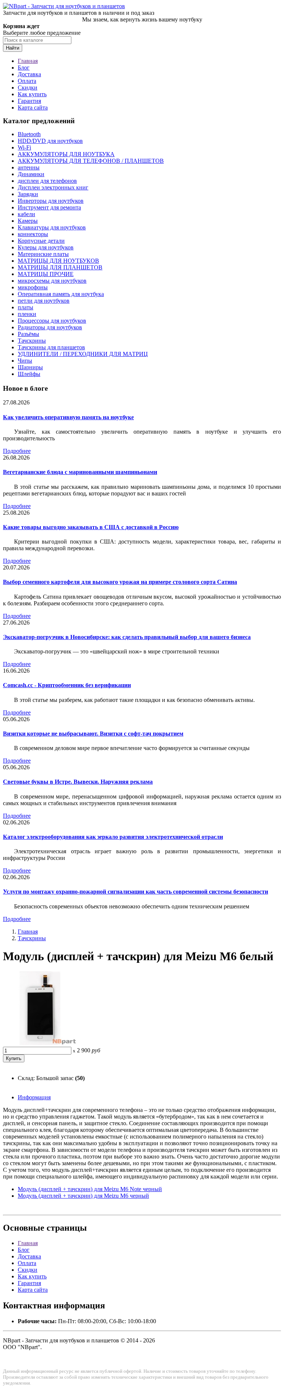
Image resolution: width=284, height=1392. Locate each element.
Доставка (29, 74)
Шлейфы (29, 374)
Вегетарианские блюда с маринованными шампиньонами (80, 472)
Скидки (27, 87)
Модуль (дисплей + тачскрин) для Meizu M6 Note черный (90, 1189)
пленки (27, 314)
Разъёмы (28, 334)
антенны (29, 167)
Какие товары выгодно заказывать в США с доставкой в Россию (91, 527)
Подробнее (17, 451)
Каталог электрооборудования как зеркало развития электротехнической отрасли (113, 837)
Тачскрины (32, 340)
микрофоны (33, 287)
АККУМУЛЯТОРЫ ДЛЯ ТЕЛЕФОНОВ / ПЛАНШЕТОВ (91, 161)
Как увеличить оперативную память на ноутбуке (68, 417)
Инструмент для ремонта (49, 207)
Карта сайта (33, 107)
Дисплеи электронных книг (53, 187)
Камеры (28, 221)
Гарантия (29, 101)
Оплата (27, 81)
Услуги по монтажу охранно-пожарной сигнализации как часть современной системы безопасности (135, 891)
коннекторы (33, 234)
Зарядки (28, 194)
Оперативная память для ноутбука (61, 294)
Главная (28, 61)
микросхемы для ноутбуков (52, 281)
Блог (24, 67)
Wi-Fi (24, 147)
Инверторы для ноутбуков (51, 201)
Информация (34, 1097)
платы (25, 307)
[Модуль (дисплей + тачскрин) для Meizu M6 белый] (40, 1043)
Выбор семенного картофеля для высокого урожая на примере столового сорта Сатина (120, 582)
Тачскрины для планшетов (51, 347)
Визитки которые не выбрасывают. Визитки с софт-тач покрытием (93, 733)
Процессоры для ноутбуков (52, 320)
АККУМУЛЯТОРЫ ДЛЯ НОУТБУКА (66, 154)
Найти (12, 48)
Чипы (25, 360)
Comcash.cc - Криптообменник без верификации (67, 685)
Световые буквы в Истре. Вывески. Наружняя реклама (78, 782)
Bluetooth (29, 134)
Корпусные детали (41, 241)
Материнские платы (43, 254)
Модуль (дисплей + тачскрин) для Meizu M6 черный (83, 1196)
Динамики (31, 174)
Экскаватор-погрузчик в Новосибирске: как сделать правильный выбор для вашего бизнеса (127, 637)
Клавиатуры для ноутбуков (52, 227)
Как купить (32, 94)
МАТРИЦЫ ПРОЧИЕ (46, 274)
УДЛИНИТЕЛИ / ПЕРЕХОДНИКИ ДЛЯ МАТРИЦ (83, 354)
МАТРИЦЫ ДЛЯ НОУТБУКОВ (58, 261)
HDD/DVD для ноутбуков (50, 141)
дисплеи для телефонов (47, 181)
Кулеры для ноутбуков (46, 247)
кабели (26, 214)
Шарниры (30, 367)
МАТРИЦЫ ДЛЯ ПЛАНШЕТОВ (60, 267)
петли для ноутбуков (44, 300)
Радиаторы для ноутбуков (50, 327)
